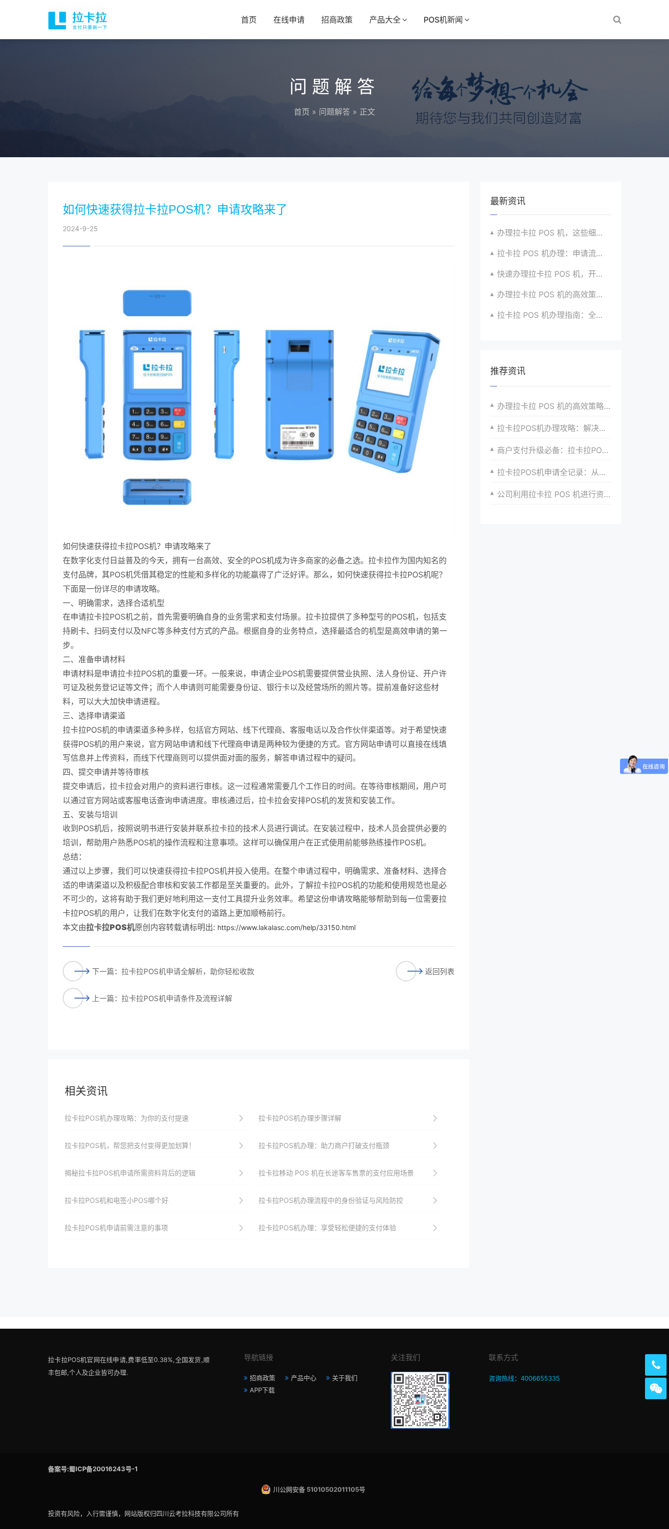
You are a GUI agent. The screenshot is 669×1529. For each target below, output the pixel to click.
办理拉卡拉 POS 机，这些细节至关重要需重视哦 (554, 233)
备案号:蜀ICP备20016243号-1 (93, 1469)
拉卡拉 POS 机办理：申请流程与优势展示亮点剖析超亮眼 (554, 253)
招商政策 (337, 19)
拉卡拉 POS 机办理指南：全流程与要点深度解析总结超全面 (554, 315)
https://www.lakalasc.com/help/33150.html (286, 927)
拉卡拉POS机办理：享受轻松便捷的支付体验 (327, 1227)
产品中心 (303, 1378)
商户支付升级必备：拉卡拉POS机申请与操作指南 (554, 450)
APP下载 (262, 1390)
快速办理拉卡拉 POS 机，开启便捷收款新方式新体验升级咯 (554, 274)
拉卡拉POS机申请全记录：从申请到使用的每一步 (554, 472)
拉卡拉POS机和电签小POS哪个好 (116, 1200)
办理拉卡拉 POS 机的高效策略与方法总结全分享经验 (554, 294)
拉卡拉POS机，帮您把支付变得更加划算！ (130, 1145)
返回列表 (439, 971)
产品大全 (385, 19)
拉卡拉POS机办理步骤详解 (300, 1118)
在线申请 (289, 19)
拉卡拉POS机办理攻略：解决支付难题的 (554, 428)
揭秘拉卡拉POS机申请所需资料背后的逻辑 (130, 1173)
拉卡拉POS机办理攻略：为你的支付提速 (127, 1118)
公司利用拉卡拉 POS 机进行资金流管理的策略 (554, 494)
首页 (249, 19)
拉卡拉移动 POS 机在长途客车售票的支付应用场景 (336, 1173)
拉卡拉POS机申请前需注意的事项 (116, 1227)
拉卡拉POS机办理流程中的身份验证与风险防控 (331, 1200)
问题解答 (334, 112)
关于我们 (345, 1378)
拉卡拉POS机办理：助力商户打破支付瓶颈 (324, 1145)
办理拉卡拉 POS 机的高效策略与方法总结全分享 (554, 406)
